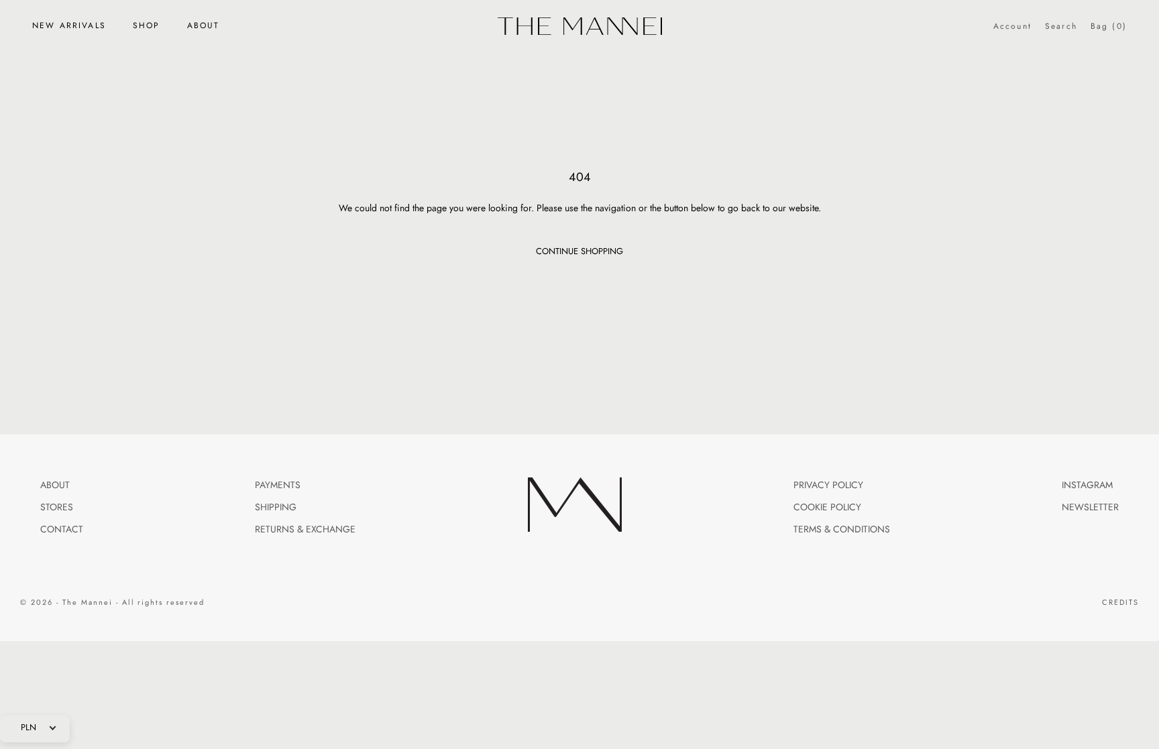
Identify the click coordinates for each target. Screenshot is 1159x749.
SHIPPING (275, 507)
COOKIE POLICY (827, 507)
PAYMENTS (277, 485)
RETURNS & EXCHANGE (305, 529)
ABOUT (203, 25)
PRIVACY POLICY (828, 485)
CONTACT (61, 529)
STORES (56, 507)
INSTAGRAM (1087, 485)
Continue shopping (579, 251)
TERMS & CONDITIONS (841, 529)
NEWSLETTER (1090, 507)
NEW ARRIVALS (69, 25)
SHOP (146, 25)
